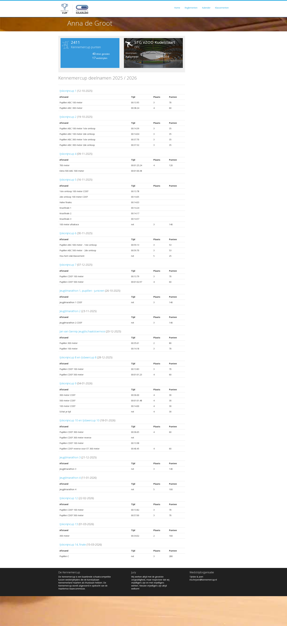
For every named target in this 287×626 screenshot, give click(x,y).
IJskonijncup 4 (67, 154)
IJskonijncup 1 (67, 91)
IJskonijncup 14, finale (72, 544)
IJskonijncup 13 (68, 524)
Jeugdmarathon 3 (70, 457)
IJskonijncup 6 (67, 233)
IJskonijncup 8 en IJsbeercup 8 (77, 357)
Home (177, 7)
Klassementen (222, 7)
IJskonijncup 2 (67, 117)
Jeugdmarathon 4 (70, 477)
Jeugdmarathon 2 (70, 311)
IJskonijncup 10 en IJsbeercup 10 (79, 420)
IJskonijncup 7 (67, 264)
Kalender (206, 7)
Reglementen (191, 7)
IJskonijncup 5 (67, 179)
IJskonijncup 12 (68, 498)
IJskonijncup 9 (67, 383)
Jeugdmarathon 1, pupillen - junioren (81, 290)
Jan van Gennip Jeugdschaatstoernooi (82, 331)
